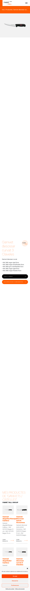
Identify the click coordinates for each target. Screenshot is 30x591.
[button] (27, 568)
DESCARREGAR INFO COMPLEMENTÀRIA (13, 281)
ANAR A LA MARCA (8, 276)
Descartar (15, 580)
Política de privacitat (19, 588)
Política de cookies (10, 588)
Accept (15, 576)
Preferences (15, 585)
